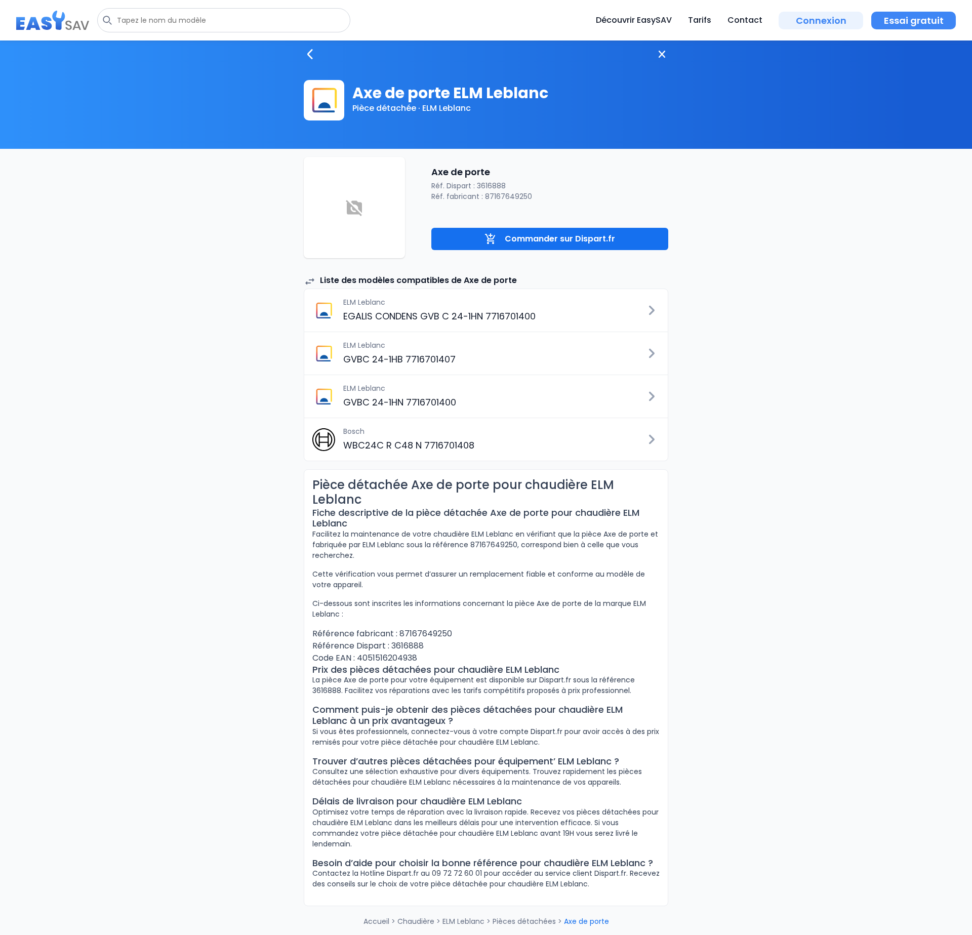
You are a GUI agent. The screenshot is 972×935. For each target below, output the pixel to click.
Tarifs (699, 20)
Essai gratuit (914, 20)
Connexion (821, 20)
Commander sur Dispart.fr (560, 239)
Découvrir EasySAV (634, 20)
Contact (744, 20)
